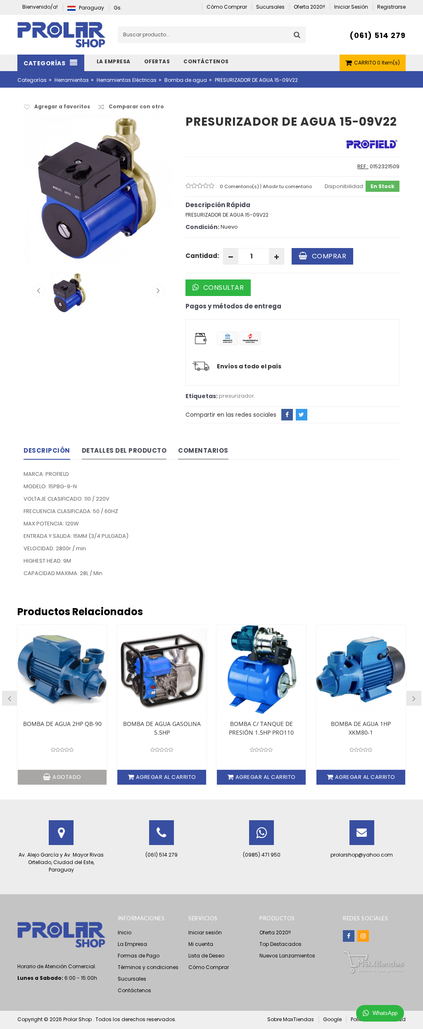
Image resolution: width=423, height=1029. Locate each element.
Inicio (124, 932)
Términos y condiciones (148, 967)
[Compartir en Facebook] (287, 414)
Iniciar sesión (205, 932)
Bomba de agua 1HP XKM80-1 (361, 728)
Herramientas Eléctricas (127, 80)
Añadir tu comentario (287, 186)
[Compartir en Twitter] (301, 414)
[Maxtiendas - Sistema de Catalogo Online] (374, 961)
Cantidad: (202, 255)
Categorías (32, 80)
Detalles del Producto (124, 450)
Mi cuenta (200, 944)
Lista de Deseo (206, 955)
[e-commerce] (61, 34)
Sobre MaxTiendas (290, 1019)
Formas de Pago (138, 955)
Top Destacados (280, 944)
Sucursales (132, 978)
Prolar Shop (78, 1019)
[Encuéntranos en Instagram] (363, 936)
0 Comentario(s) (240, 186)
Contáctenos (134, 990)
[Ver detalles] (62, 669)
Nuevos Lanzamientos (287, 955)
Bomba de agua (185, 80)
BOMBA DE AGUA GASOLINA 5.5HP (162, 728)
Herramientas (72, 80)
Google (332, 1019)
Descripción (47, 450)
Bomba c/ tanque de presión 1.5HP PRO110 (261, 728)
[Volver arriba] (414, 1014)
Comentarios (203, 450)
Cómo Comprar (208, 967)
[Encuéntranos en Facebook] (348, 936)
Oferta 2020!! (275, 932)
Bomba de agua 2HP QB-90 (62, 724)
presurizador (236, 396)
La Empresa (132, 944)
